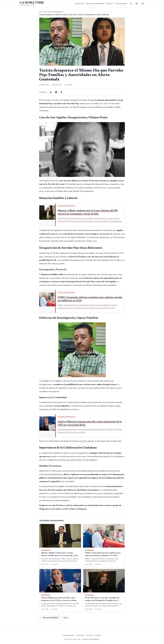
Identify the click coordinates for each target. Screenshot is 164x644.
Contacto (97, 635)
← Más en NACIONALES (49, 618)
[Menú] (142, 4)
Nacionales (79, 3)
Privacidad (80, 635)
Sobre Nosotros (69, 635)
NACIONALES (58, 12)
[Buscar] (131, 4)
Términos (89, 635)
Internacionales (121, 3)
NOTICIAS (48, 12)
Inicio (41, 12)
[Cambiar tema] (137, 4)
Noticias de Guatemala (95, 3)
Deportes (109, 3)
